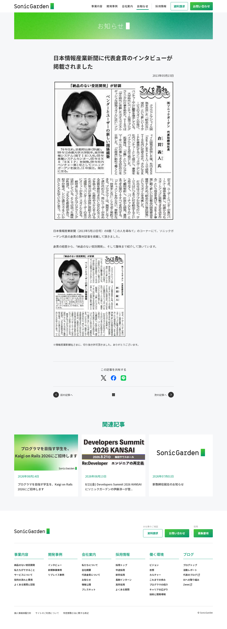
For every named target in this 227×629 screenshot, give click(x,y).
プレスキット (89, 589)
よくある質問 (122, 589)
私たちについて (90, 565)
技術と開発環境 (158, 594)
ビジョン (154, 565)
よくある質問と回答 (24, 584)
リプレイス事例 (56, 574)
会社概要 (86, 570)
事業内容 (96, 6)
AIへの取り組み (191, 579)
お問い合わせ (177, 533)
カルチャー (155, 574)
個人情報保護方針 (22, 612)
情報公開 (86, 584)
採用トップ (121, 565)
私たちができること (24, 570)
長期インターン (124, 579)
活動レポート (190, 570)
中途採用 (120, 570)
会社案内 (127, 6)
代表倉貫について (91, 574)
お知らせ (142, 6)
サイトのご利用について (47, 612)
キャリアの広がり (159, 589)
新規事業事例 (55, 570)
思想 (152, 570)
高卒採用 (120, 584)
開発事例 (112, 6)
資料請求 (153, 533)
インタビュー (55, 565)
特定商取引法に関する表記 (76, 612)
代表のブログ (190, 574)
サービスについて (23, 574)
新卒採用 (120, 574)
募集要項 (203, 533)
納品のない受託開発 (24, 565)
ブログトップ (190, 565)
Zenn (186, 584)
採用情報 (160, 6)
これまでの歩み (158, 579)
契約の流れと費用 (23, 579)
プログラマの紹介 (159, 584)
